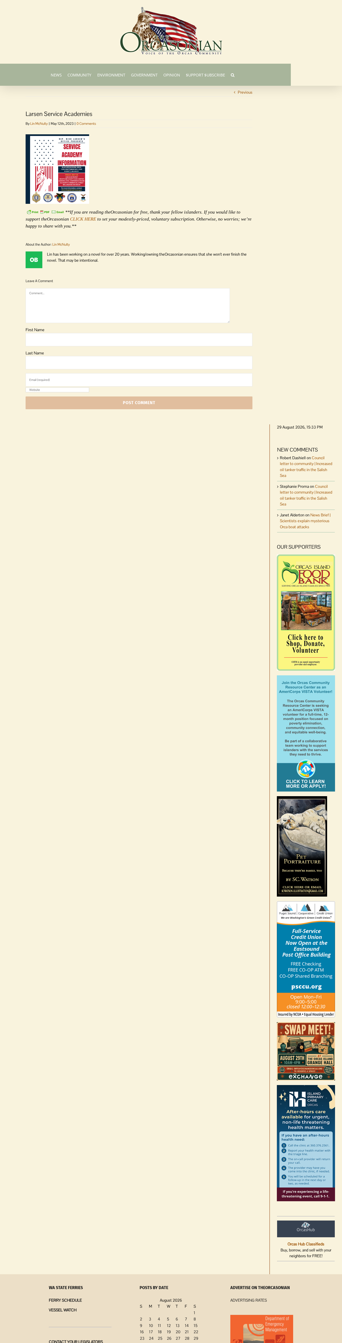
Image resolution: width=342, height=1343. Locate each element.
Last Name (35, 353)
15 (196, 1325)
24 (151, 1338)
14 (187, 1325)
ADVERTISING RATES (248, 1300)
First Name (35, 329)
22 (196, 1331)
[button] (233, 75)
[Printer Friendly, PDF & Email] (45, 211)
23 (142, 1338)
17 (151, 1331)
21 (187, 1331)
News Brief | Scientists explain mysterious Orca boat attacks (305, 520)
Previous (245, 92)
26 (169, 1338)
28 (187, 1338)
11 (159, 1325)
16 (142, 1331)
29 (196, 1338)
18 (160, 1331)
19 (169, 1331)
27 (178, 1338)
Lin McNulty (39, 123)
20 (178, 1331)
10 (151, 1325)
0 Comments (86, 123)
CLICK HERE (83, 218)
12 (169, 1325)
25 (160, 1338)
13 (178, 1325)
